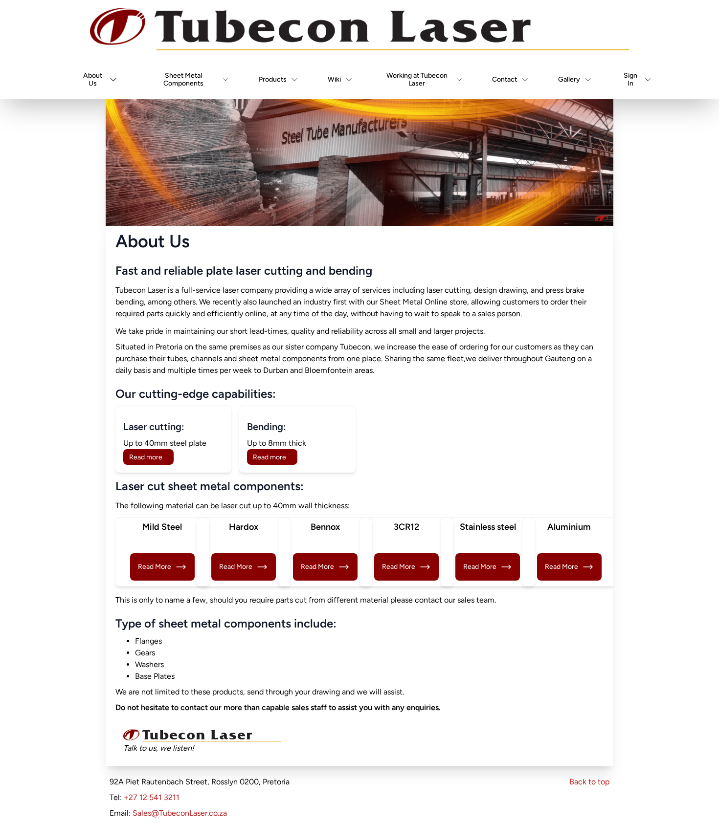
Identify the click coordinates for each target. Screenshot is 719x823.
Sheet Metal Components (183, 79)
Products (273, 79)
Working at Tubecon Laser (417, 79)
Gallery (569, 79)
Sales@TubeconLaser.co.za (180, 813)
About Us (92, 79)
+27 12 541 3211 (152, 797)
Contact (504, 79)
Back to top (589, 781)
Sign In (630, 79)
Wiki (334, 79)
